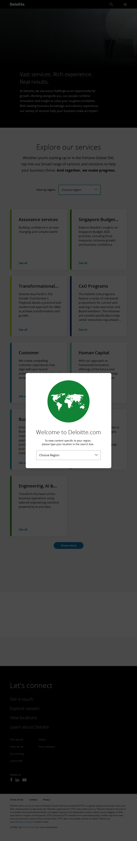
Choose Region (49, 455)
